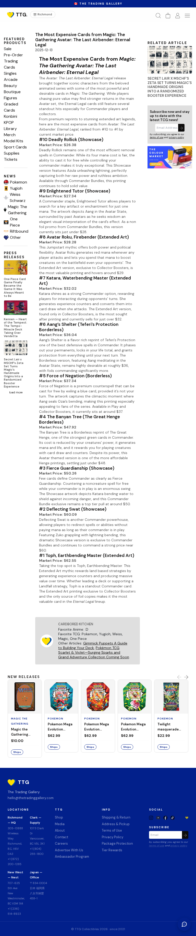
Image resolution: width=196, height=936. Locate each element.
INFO (106, 809)
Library (10, 128)
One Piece (15, 222)
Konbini (10, 116)
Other (15, 237)
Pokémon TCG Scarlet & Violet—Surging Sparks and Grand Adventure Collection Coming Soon (93, 652)
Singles (10, 73)
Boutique (12, 91)
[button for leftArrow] (179, 677)
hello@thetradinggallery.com (31, 798)
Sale (7, 48)
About (60, 830)
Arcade (11, 79)
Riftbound (19, 231)
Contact (61, 837)
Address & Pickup (116, 824)
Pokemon (18, 182)
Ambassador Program (72, 856)
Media (60, 824)
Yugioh (16, 188)
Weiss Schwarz (18, 197)
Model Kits (13, 141)
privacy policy (176, 137)
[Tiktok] (172, 817)
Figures (10, 98)
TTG (59, 809)
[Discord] (180, 817)
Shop (59, 817)
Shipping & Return (116, 817)
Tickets (10, 159)
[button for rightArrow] (186, 677)
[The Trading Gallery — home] (16, 14)
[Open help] (184, 924)
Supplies (11, 153)
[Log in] (177, 15)
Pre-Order (13, 55)
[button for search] (158, 15)
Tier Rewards (112, 850)
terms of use (156, 137)
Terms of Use (112, 830)
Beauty (10, 85)
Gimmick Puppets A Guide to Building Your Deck (92, 645)
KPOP (9, 122)
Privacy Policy (112, 837)
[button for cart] (168, 15)
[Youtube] (158, 817)
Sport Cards (15, 147)
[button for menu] (187, 15)
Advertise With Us (69, 850)
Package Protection (117, 843)
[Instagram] (151, 817)
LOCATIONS (18, 809)
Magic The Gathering (17, 210)
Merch (10, 134)
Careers (61, 843)
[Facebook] (165, 817)
